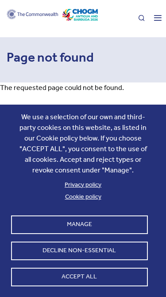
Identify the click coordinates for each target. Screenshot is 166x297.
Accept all (79, 276)
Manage (79, 224)
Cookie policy (83, 196)
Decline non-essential (79, 250)
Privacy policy (83, 184)
